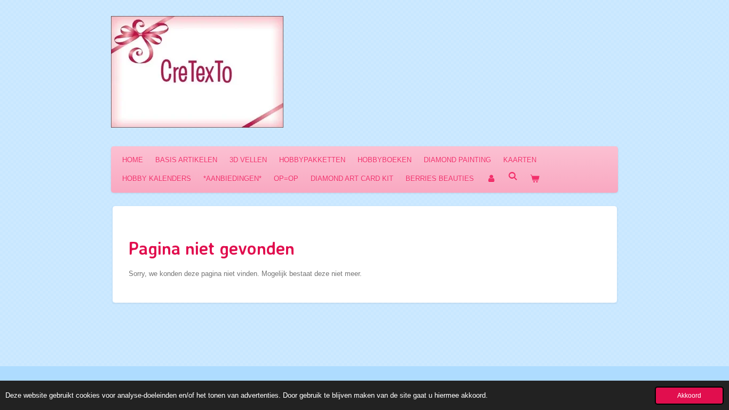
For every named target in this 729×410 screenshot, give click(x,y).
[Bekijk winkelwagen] (535, 178)
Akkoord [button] (689, 395)
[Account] (491, 178)
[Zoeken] (513, 176)
